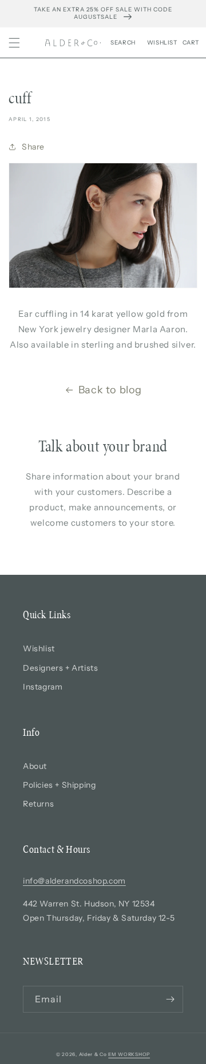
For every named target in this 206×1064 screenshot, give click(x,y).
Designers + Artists (60, 668)
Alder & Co (93, 1054)
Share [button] (33, 147)
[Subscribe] (170, 999)
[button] (14, 42)
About (35, 766)
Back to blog (110, 390)
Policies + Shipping (59, 785)
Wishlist (39, 648)
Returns (38, 804)
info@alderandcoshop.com (74, 881)
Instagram (42, 687)
